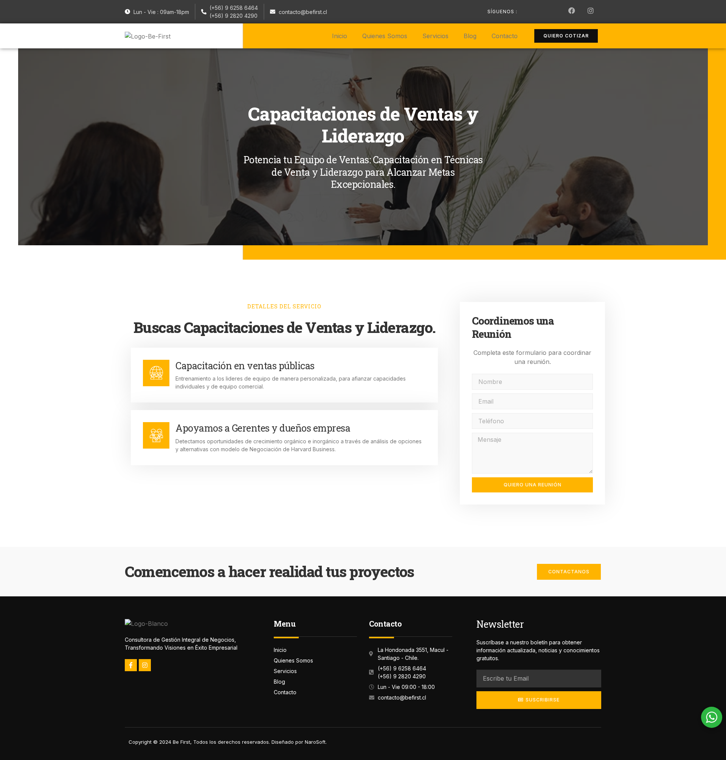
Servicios (435, 36)
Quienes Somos (384, 36)
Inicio (339, 36)
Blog (470, 36)
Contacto (505, 36)
